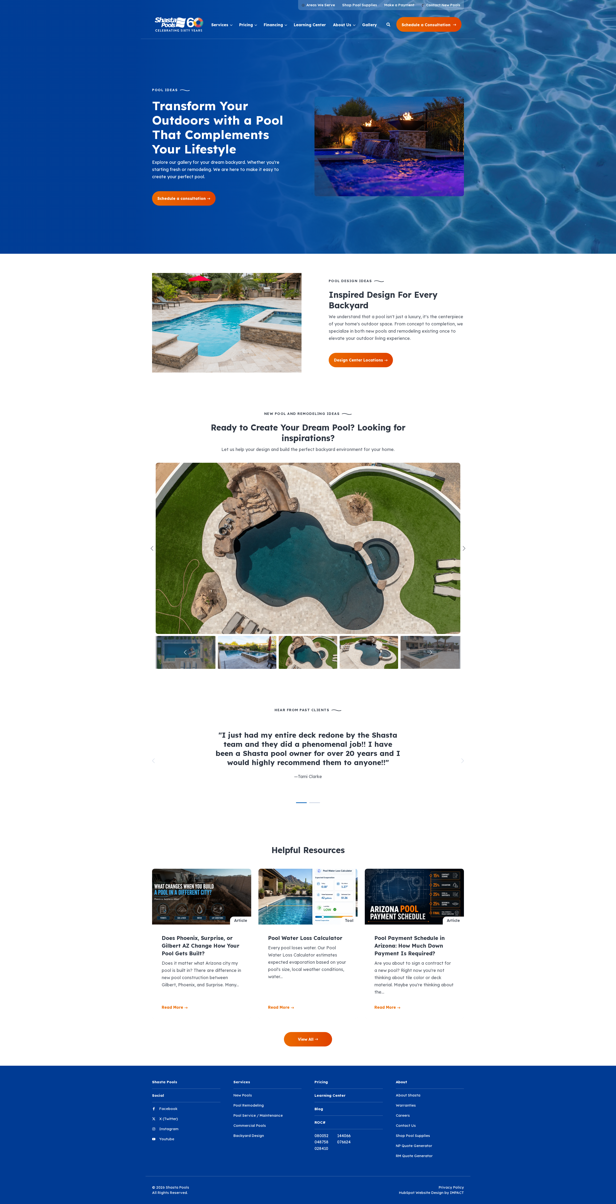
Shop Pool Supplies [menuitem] (413, 1135)
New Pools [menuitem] (242, 1095)
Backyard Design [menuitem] (248, 1135)
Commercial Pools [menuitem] (249, 1125)
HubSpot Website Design (421, 1192)
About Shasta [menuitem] (408, 1095)
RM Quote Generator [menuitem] (414, 1155)
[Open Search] (388, 24)
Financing (273, 24)
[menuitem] (318, 5)
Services (219, 24)
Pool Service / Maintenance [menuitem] (258, 1115)
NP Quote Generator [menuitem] (414, 1145)
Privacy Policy (451, 1187)
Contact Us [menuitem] (406, 1125)
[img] (308, 548)
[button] (429, 24)
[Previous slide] (152, 548)
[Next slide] (464, 548)
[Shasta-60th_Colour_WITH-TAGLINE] (179, 24)
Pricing (246, 24)
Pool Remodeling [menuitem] (248, 1105)
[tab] (301, 802)
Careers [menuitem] (403, 1115)
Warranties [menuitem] (406, 1105)
